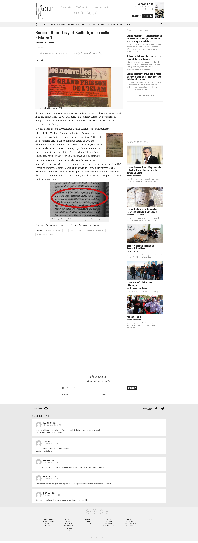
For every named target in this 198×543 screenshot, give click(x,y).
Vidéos (103, 24)
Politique (70, 24)
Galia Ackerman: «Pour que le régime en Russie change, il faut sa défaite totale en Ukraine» (145, 76)
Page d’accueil (48, 519)
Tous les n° (136, 16)
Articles (44, 24)
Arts (88, 24)
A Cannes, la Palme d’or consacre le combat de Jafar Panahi (144, 57)
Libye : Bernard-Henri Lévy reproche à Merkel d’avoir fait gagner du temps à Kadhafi (144, 169)
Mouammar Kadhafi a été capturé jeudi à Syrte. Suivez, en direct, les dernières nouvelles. (143, 325)
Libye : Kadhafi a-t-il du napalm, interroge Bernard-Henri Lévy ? (142, 210)
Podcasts (95, 24)
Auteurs (128, 24)
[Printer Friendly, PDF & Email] (46, 410)
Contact (150, 519)
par (134, 175)
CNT (72, 231)
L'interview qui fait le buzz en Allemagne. (144, 291)
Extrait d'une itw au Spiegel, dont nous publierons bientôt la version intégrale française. (143, 181)
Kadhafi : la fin (134, 316)
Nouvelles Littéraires (45, 234)
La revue (136, 24)
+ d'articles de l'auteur (145, 95)
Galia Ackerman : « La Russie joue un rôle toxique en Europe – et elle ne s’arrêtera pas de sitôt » (144, 38)
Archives (52, 24)
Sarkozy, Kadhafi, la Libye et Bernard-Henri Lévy (140, 247)
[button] (161, 24)
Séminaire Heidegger (109, 522)
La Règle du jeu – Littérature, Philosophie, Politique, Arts (36, 24)
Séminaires (111, 24)
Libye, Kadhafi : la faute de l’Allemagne (139, 283)
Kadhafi (80, 231)
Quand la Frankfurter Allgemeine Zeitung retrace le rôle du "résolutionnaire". (144, 256)
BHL (65, 231)
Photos (119, 24)
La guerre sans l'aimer (95, 231)
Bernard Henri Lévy (53, 231)
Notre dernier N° (130, 524)
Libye (109, 231)
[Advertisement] (144, 121)
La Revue (129, 519)
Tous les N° (130, 521)
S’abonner (129, 526)
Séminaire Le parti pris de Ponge (109, 526)
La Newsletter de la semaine (48, 522)
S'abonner (148, 16)
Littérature (61, 24)
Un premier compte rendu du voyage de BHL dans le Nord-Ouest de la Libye (143, 219)
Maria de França (46, 42)
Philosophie (80, 24)
